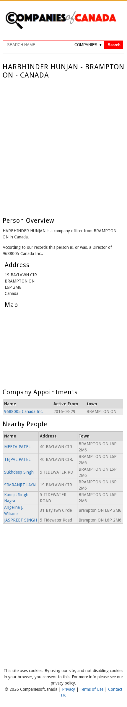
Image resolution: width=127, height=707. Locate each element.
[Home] (61, 28)
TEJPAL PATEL (17, 459)
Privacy (69, 689)
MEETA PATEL (17, 446)
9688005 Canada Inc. (23, 411)
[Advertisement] (63, 146)
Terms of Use (92, 689)
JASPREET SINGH (20, 520)
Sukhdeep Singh (19, 472)
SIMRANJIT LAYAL (20, 484)
